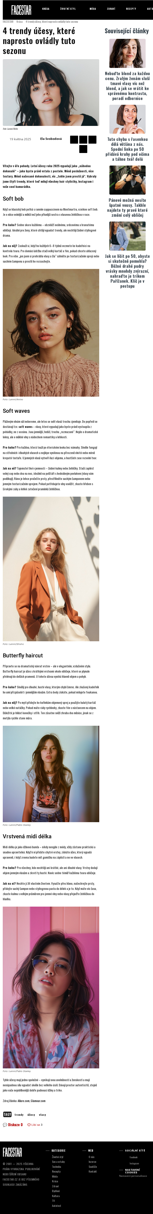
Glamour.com (38, 1100)
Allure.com (23, 1100)
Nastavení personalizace (133, 1176)
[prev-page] (123, 298)
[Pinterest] (92, 140)
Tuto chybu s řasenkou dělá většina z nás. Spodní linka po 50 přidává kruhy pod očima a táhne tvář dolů (127, 149)
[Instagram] (126, 1163)
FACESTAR (8, 21)
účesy (31, 1114)
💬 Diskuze (13, 1124)
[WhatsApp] (83, 149)
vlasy (42, 1114)
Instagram (134, 1163)
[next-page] (130, 298)
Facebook (133, 1157)
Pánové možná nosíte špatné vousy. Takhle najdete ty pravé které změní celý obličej (127, 207)
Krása (20, 21)
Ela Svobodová (51, 139)
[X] (83, 140)
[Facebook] (74, 140)
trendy (19, 1114)
